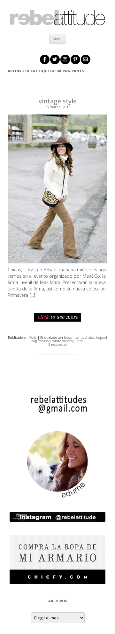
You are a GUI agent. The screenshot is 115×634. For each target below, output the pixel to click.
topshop (44, 341)
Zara (79, 341)
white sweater (62, 341)
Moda (32, 337)
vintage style (58, 101)
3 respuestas (57, 344)
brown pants (73, 337)
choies (89, 337)
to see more (57, 317)
